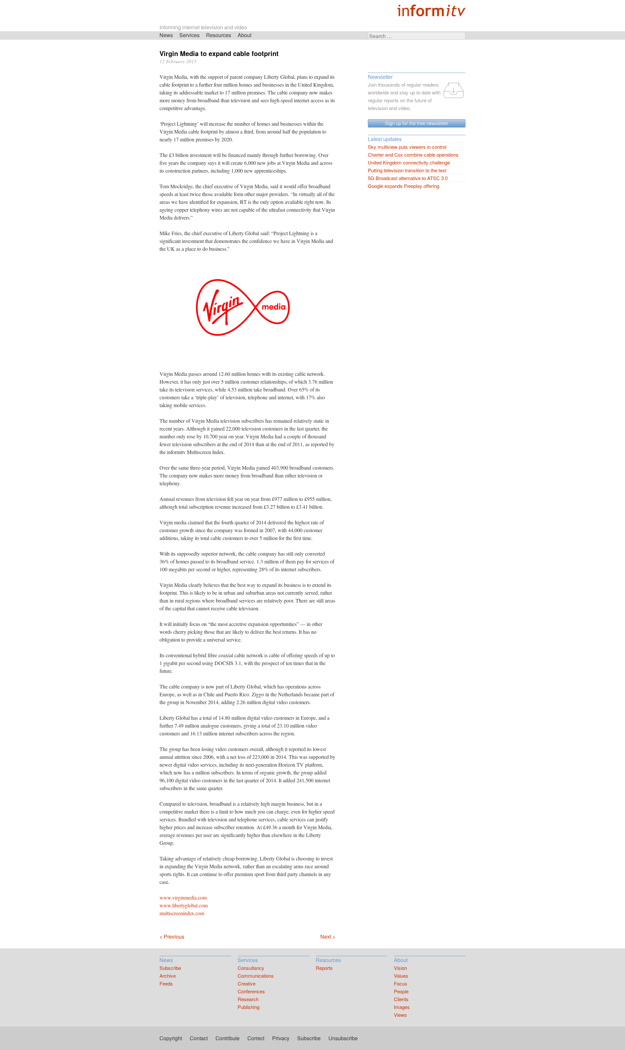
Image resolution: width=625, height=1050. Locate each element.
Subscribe (170, 967)
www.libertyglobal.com (184, 905)
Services (189, 35)
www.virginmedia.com (183, 897)
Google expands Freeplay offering (403, 185)
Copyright (171, 1038)
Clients (401, 999)
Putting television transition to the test (407, 170)
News (166, 35)
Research (248, 999)
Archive (168, 975)
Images (402, 1006)
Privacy (280, 1038)
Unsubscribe (343, 1038)
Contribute (227, 1038)
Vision (400, 967)
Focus (400, 983)
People (401, 991)
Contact (199, 1038)
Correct (255, 1038)
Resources (218, 35)
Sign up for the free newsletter (416, 123)
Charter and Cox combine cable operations (413, 154)
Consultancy (251, 967)
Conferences (251, 991)
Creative (247, 983)
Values (401, 975)
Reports (324, 967)
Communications (256, 975)
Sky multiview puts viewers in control (407, 146)
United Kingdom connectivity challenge (409, 162)
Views (400, 1014)
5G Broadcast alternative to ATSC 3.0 (408, 178)
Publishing (248, 1006)
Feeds (166, 983)
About (244, 35)
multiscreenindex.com (182, 913)
